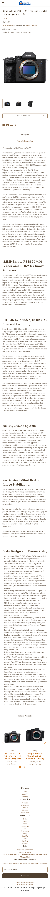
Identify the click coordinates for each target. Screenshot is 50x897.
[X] (15, 125)
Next (44, 742)
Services (25, 808)
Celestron (25, 826)
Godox (25, 819)
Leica (25, 839)
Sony (25, 834)
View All (25, 843)
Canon (25, 821)
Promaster (25, 831)
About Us (25, 794)
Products (25, 803)
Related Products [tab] (25, 716)
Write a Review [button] (31, 25)
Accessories (25, 805)
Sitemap (25, 797)
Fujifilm (25, 841)
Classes (25, 810)
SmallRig (25, 836)
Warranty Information (25, 141)
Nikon (25, 824)
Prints (25, 792)
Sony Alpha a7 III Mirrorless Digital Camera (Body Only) (12, 756)
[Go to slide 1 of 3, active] (20, 767)
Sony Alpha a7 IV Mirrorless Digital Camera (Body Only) (35, 756)
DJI (25, 829)
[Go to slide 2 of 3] (24, 767)
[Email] (7, 125)
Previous (3, 742)
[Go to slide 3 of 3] (27, 767)
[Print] (11, 125)
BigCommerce (28, 882)
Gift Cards (25, 813)
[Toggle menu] (3, 3)
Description (25, 134)
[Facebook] (3, 125)
